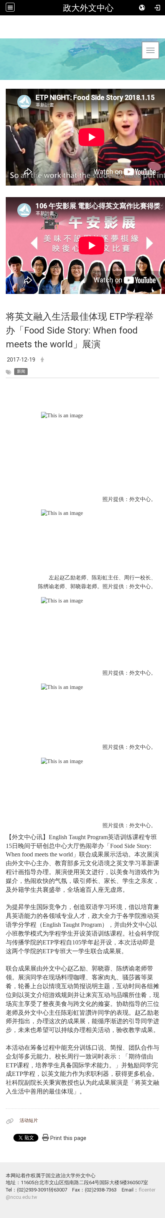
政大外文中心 (88, 8)
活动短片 (29, 1120)
